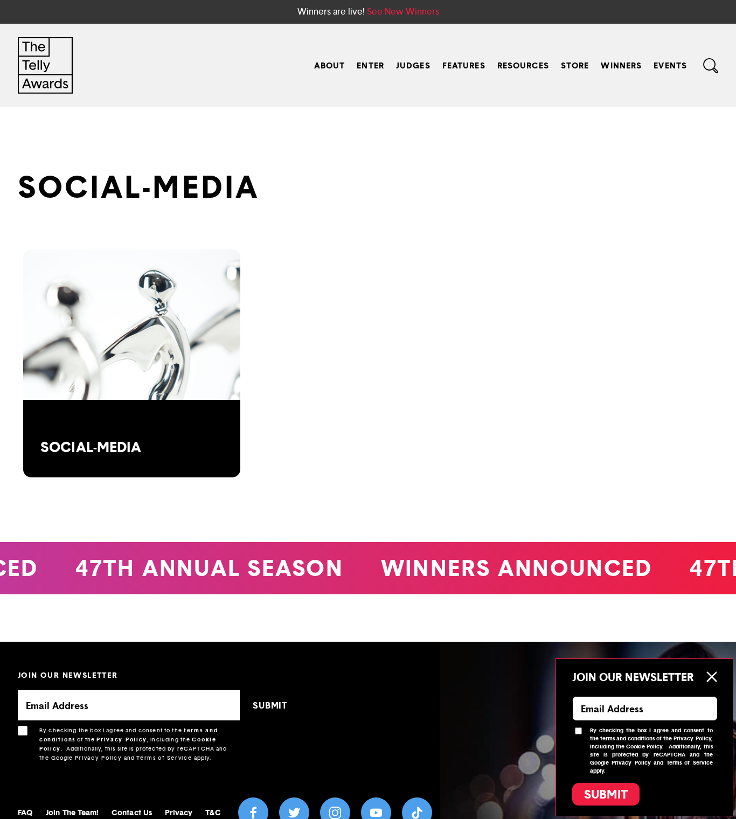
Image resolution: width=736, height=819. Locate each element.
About (329, 65)
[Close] (711, 676)
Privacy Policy (121, 739)
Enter (370, 65)
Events (670, 65)
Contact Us (132, 812)
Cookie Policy (644, 746)
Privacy (179, 812)
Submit (606, 794)
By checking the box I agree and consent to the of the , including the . (133, 744)
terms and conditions (627, 738)
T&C (212, 812)
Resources (523, 65)
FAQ (25, 812)
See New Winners (403, 11)
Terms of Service (164, 757)
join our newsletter (68, 675)
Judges (413, 65)
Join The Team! (72, 812)
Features (463, 65)
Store (575, 65)
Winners (621, 65)
